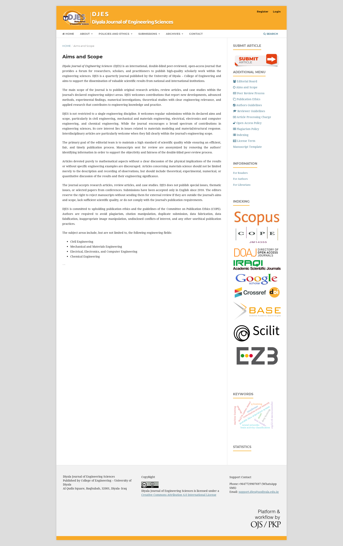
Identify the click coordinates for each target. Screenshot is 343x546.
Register (262, 11)
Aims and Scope (246, 87)
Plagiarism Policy (248, 129)
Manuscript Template (247, 147)
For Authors (240, 179)
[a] (257, 341)
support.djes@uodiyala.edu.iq (259, 492)
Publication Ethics (248, 99)
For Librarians (242, 184)
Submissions (148, 33)
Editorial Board (247, 81)
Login (277, 11)
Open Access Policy (249, 123)
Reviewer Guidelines (251, 111)
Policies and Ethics (114, 33)
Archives (173, 33)
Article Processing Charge (254, 117)
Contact (196, 33)
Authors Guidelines (249, 105)
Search (272, 33)
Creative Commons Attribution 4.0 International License (178, 495)
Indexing (243, 135)
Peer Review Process (250, 93)
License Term (246, 141)
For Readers (240, 173)
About (85, 33)
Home (69, 33)
